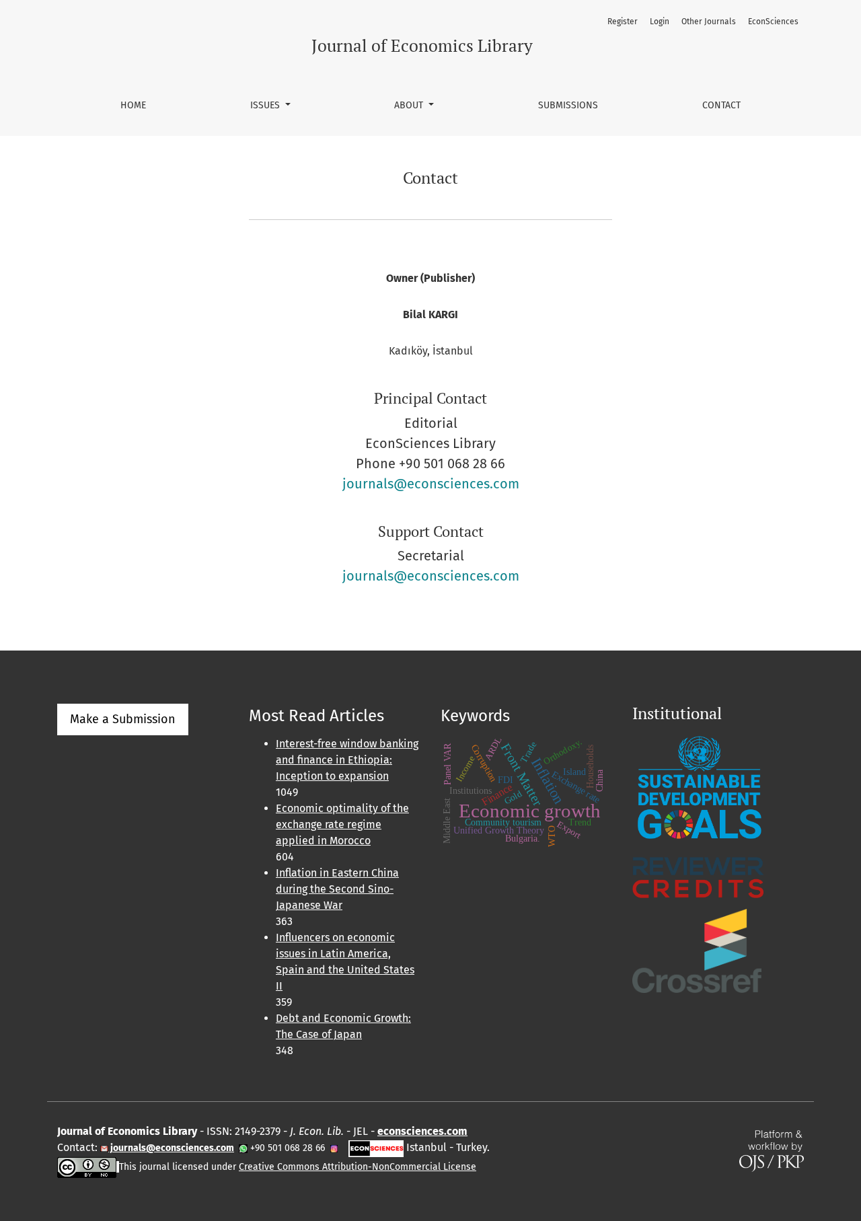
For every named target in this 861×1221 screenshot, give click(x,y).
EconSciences (773, 21)
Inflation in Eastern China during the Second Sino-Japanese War (337, 889)
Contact (721, 105)
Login (659, 21)
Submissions (568, 105)
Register (622, 21)
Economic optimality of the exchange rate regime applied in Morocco (342, 824)
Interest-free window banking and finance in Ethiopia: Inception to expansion (347, 759)
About (410, 105)
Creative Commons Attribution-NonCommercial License (357, 1167)
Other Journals (708, 21)
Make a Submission (123, 719)
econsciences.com (422, 1131)
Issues (266, 105)
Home (133, 105)
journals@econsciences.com (430, 484)
